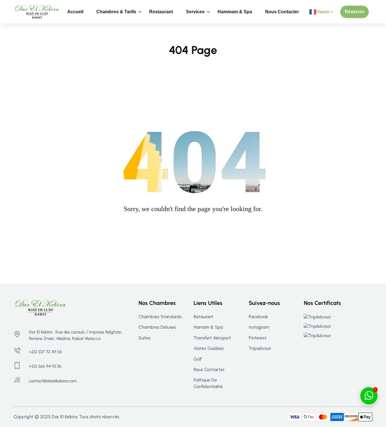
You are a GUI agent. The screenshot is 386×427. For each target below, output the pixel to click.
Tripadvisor (260, 348)
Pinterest (257, 338)
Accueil (75, 11)
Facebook (258, 316)
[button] (354, 12)
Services (195, 11)
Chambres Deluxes (157, 327)
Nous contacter (282, 11)
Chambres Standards (160, 316)
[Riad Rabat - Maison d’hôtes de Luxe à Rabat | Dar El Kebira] (37, 11)
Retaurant (203, 316)
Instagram (259, 327)
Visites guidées (209, 348)
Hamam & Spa (208, 327)
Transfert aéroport (212, 338)
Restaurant (161, 11)
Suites (144, 338)
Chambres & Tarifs (116, 11)
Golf (198, 359)
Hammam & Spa (235, 11)
